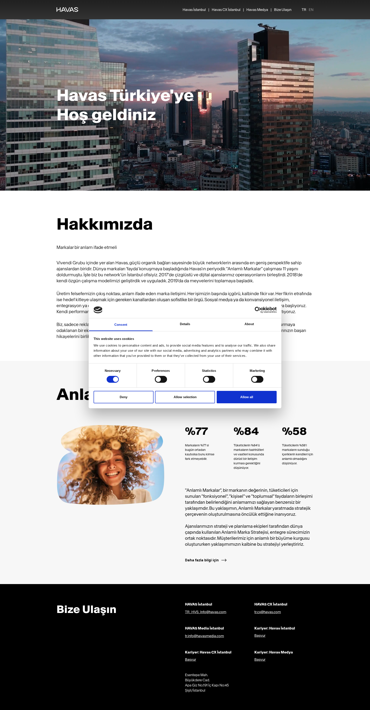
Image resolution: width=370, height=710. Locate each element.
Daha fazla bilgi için (202, 560)
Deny (123, 397)
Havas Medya (257, 9)
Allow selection (185, 397)
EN (311, 9)
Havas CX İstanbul (226, 9)
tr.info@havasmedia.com (204, 636)
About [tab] (249, 324)
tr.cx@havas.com (267, 612)
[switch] (161, 379)
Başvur (260, 635)
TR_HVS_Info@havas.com (205, 612)
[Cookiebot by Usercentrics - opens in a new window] (258, 310)
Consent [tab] (120, 324)
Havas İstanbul (194, 9)
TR (304, 9)
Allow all (246, 397)
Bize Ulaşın (282, 9)
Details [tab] (185, 324)
